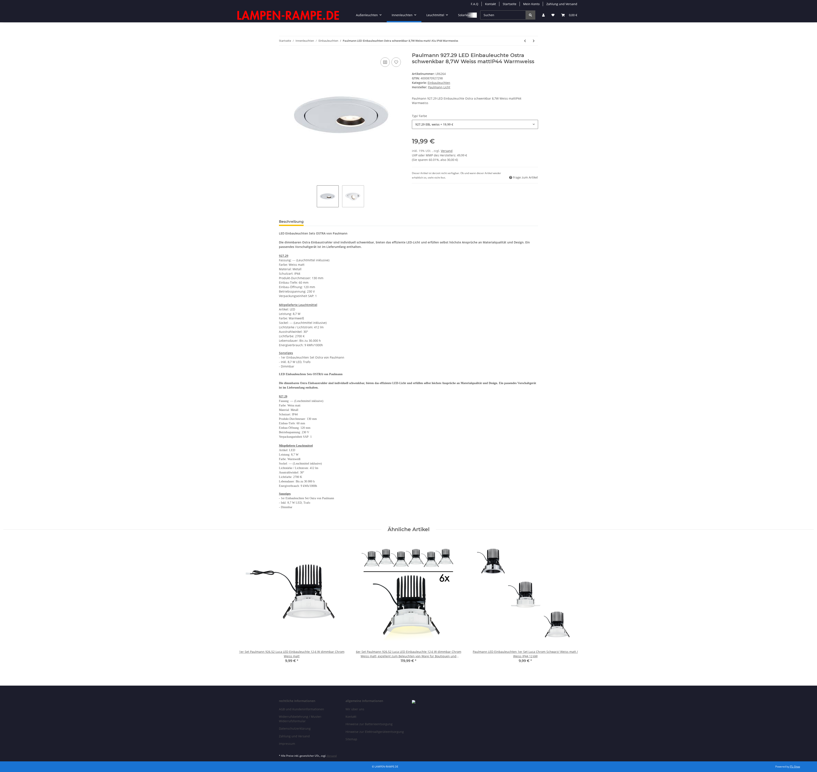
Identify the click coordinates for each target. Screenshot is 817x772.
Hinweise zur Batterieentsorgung (369, 724)
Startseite (509, 4)
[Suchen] (530, 15)
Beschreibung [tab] (291, 222)
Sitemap (351, 739)
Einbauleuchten (439, 83)
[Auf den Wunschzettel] (396, 62)
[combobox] (475, 124)
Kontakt (490, 4)
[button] (543, 15)
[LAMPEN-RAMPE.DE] (288, 15)
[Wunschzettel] (553, 15)
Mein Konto (531, 4)
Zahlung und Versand (561, 4)
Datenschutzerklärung (295, 728)
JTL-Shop (795, 766)
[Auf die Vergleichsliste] (385, 62)
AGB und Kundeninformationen (301, 709)
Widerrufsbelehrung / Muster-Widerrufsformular (300, 719)
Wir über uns (355, 709)
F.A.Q (474, 4)
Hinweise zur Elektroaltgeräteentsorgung (375, 732)
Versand (447, 151)
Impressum (287, 744)
